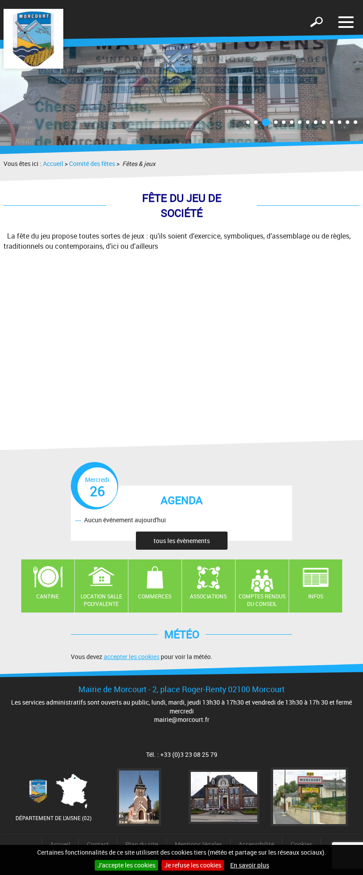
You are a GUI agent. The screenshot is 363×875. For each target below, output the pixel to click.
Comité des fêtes (92, 163)
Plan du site (141, 844)
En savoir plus (249, 865)
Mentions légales (198, 844)
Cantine (47, 596)
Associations (208, 596)
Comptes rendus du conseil (262, 600)
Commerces (154, 596)
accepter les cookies (131, 656)
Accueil (53, 163)
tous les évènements (182, 540)
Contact (98, 844)
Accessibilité (256, 844)
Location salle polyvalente (101, 600)
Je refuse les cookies (192, 865)
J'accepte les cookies (126, 865)
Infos (315, 596)
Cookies (301, 844)
